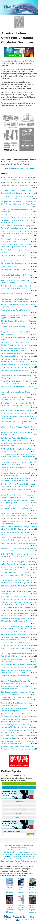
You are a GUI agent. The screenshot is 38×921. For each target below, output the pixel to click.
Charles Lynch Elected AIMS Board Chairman (17, 386)
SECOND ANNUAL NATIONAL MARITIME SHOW (18, 586)
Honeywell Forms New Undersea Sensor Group (17, 370)
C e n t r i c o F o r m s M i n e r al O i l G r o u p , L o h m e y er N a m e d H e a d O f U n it (18, 485)
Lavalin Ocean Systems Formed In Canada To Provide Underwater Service (17, 496)
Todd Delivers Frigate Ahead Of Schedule (15, 675)
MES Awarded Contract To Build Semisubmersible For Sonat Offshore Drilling (18, 715)
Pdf (20, 162)
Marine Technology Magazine (10, 889)
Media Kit (19, 814)
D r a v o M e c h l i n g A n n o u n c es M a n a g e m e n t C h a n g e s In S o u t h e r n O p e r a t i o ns (18, 456)
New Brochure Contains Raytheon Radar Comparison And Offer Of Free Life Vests (15, 300)
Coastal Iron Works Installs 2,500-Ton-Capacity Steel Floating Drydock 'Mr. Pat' (17, 742)
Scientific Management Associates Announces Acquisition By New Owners (17, 720)
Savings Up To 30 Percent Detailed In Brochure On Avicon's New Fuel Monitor (18, 638)
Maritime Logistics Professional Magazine (9, 908)
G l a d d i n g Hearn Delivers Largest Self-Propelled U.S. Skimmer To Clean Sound (15, 479)
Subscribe (19, 784)
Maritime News (10, 850)
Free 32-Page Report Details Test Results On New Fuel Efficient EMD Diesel (18, 655)
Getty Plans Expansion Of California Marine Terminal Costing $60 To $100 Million (16, 671)
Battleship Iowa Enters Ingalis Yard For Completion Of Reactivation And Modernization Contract (18, 620)
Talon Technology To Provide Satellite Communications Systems (14, 709)
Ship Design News (15, 856)
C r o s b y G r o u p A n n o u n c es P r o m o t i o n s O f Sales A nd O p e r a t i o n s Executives (18, 507)
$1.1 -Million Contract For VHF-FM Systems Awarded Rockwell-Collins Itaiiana (16, 360)
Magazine (19, 788)
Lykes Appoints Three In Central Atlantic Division (18, 489)
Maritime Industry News (27, 852)
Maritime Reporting (21, 854)
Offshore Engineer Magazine (32, 889)
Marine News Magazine (21, 889)
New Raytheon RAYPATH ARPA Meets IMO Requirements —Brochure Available (16, 422)
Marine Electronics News (18, 859)
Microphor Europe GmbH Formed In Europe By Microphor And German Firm (17, 747)
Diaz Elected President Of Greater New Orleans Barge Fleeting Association (17, 693)
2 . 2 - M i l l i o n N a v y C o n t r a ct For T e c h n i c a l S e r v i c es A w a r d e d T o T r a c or (18, 574)
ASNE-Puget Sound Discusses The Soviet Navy (18, 648)
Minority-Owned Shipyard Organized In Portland (17, 410)
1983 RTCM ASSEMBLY (9, 266)
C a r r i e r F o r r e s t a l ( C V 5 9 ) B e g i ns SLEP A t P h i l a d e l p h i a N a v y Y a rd (19, 627)
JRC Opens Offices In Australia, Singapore (16, 643)
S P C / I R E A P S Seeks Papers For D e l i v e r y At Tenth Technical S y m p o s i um (18, 563)
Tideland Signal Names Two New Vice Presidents (18, 608)
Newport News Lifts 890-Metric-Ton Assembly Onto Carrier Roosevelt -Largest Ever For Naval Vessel (18, 203)
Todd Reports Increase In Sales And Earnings (17, 326)
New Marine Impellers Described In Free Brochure (18, 664)
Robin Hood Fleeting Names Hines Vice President (18, 543)
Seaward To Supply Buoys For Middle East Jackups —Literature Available (16, 682)
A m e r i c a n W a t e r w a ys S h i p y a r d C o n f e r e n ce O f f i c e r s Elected (19, 463)
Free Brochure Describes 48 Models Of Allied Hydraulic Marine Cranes (16, 687)
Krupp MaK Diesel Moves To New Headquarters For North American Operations (17, 227)
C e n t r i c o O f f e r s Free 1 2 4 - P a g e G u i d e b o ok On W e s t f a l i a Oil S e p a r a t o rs (18, 287)
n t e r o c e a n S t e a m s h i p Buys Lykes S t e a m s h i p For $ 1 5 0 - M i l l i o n (19, 528)
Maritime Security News (25, 850)
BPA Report (19, 818)
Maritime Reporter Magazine (21, 907)
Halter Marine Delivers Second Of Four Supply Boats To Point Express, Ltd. (17, 276)
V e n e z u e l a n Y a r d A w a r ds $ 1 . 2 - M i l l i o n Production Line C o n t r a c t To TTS (19, 568)
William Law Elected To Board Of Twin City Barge (18, 427)
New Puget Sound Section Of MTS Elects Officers (18, 269)
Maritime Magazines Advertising (22, 846)
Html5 (30, 162)
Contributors (19, 802)
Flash (24, 162)
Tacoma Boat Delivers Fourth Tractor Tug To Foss (18, 255)
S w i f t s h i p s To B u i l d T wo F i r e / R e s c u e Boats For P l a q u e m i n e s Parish (18, 245)
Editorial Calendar (19, 810)
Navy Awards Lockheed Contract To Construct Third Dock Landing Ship (17, 704)
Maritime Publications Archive (15, 845)
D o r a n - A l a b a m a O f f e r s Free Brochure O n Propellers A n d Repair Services (18, 398)
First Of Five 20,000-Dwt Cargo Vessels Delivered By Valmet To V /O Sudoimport (18, 614)
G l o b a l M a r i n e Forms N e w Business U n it (18, 597)
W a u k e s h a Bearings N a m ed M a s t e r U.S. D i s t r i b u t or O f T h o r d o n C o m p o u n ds (19, 514)
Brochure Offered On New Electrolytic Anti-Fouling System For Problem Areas (18, 316)
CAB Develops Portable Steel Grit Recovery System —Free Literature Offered (16, 439)
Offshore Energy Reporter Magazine (32, 908)
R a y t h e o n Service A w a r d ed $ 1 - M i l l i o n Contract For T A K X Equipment (18, 192)
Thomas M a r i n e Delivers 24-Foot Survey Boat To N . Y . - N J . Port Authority (19, 382)
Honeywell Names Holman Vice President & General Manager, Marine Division (16, 633)
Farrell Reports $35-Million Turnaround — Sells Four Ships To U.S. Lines (17, 731)
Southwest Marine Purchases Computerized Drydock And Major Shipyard (16, 262)
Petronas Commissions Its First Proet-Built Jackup (18, 365)
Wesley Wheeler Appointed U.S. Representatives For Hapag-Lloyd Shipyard (18, 355)
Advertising (19, 806)
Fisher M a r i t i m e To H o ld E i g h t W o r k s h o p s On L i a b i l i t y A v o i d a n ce (18, 603)
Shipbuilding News (10, 852)
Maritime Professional (22, 861)
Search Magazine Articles (11, 832)
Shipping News (8, 854)
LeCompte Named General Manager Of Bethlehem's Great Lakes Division (14, 349)
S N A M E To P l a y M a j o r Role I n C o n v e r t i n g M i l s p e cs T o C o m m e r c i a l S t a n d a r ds (18, 556)
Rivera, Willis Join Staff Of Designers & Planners (18, 185)
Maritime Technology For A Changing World (16, 310)
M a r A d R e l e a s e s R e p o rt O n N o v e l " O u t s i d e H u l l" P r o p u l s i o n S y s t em (18, 581)
